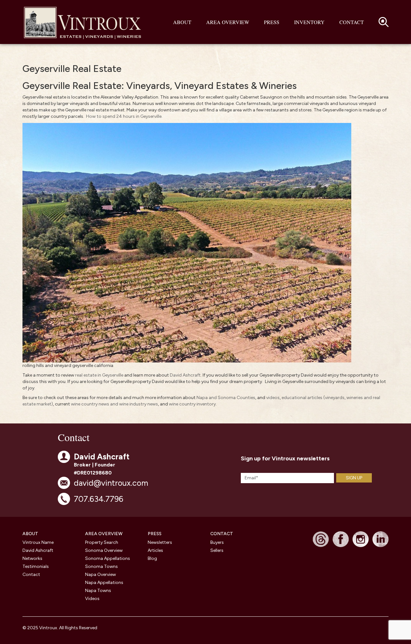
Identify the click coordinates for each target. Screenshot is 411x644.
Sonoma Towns (101, 566)
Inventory (309, 22)
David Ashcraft (185, 375)
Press (271, 22)
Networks (32, 558)
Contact (351, 22)
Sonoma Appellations (107, 558)
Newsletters (160, 542)
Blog (152, 558)
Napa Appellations (104, 582)
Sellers (216, 550)
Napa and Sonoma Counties (226, 397)
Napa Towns (98, 590)
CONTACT (221, 533)
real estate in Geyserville (99, 375)
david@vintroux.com (111, 483)
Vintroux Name (38, 542)
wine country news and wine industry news (114, 404)
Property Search (101, 542)
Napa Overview (100, 574)
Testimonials (35, 566)
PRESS (155, 533)
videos (273, 397)
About (182, 22)
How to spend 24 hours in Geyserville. (124, 116)
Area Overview (227, 22)
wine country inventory (192, 404)
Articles (155, 550)
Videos (92, 598)
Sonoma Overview (104, 550)
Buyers (217, 542)
